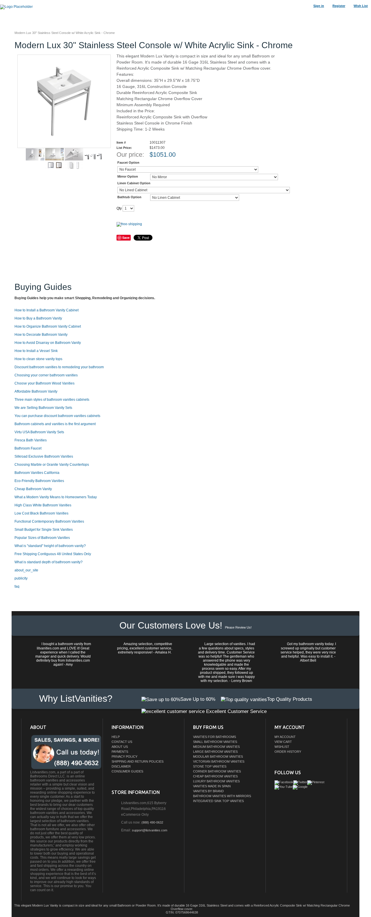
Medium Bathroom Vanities (216, 746)
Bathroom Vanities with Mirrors (222, 796)
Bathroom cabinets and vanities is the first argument (55, 424)
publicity (21, 578)
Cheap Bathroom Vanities (215, 776)
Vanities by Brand (208, 791)
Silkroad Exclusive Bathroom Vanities (43, 456)
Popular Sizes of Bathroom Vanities (42, 538)
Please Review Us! (238, 627)
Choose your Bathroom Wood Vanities (44, 383)
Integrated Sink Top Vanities (218, 801)
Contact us (122, 741)
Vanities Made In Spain (212, 786)
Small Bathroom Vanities (215, 741)
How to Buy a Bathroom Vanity (38, 318)
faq (16, 586)
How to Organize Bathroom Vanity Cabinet (47, 326)
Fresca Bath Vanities (30, 440)
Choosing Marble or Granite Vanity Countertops (51, 465)
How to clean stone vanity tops (38, 359)
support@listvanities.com (149, 830)
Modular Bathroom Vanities (218, 756)
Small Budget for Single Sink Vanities (43, 530)
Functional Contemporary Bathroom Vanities (49, 521)
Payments (120, 751)
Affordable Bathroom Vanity (35, 391)
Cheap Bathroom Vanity (33, 489)
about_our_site (26, 570)
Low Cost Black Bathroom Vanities (41, 513)
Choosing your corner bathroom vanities (46, 375)
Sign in (318, 6)
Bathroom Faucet (27, 448)
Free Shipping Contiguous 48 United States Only (52, 554)
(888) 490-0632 (152, 822)
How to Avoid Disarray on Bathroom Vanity (47, 343)
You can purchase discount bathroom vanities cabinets (57, 416)
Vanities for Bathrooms (214, 737)
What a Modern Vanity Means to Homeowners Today (55, 497)
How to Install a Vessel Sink (36, 351)
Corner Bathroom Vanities (217, 771)
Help (116, 737)
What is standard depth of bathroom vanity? (48, 562)
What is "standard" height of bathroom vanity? (50, 546)
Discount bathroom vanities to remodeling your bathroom (59, 367)
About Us (120, 746)
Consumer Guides (127, 771)
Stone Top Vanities (209, 766)
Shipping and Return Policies (137, 761)
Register (338, 6)
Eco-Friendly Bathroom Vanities (39, 481)
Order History (287, 751)
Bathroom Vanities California (36, 473)
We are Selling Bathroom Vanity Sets (43, 408)
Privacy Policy (124, 756)
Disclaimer (121, 766)
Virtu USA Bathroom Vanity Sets (39, 432)
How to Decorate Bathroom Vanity (41, 335)
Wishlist (281, 746)
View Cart (283, 741)
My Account (285, 737)
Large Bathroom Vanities (215, 751)
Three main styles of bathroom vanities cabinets (51, 400)
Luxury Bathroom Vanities (216, 781)
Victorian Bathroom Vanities (218, 761)
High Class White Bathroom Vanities (42, 505)
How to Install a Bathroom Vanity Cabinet (46, 310)
